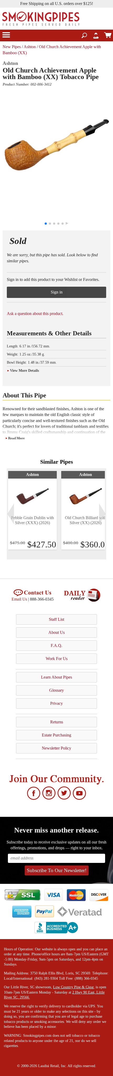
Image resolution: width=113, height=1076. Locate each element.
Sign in (57, 292)
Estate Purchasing (56, 735)
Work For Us (57, 658)
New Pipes (12, 47)
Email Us (19, 599)
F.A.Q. (56, 645)
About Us (56, 632)
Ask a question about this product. (35, 313)
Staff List (56, 619)
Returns (56, 722)
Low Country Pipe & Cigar (73, 987)
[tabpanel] (32, 510)
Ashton (30, 47)
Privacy (56, 703)
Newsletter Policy (56, 748)
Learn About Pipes (56, 677)
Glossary (56, 690)
